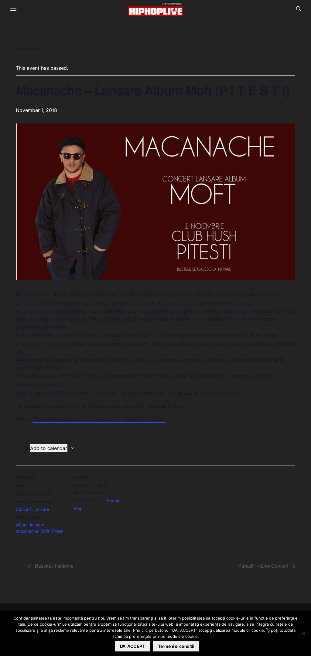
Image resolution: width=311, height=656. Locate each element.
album (22, 525)
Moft (45, 531)
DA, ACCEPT (132, 646)
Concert (23, 509)
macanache (27, 531)
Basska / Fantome (53, 565)
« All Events (29, 48)
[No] (303, 633)
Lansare (41, 509)
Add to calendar (48, 448)
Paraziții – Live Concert (263, 565)
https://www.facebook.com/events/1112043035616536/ (98, 418)
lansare (37, 525)
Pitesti (57, 531)
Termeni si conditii (176, 646)
